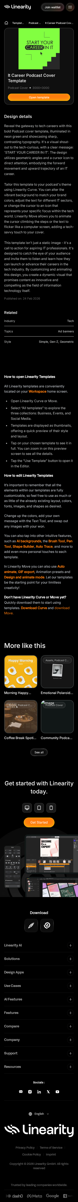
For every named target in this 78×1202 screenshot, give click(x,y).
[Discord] (21, 1092)
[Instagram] (30, 1092)
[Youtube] (57, 1092)
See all (39, 752)
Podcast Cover (35, 22)
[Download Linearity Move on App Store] (47, 925)
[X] (48, 1092)
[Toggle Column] (70, 945)
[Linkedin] (39, 1092)
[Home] (17, 7)
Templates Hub (18, 22)
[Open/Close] (70, 7)
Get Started (39, 822)
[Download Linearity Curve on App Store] (31, 925)
